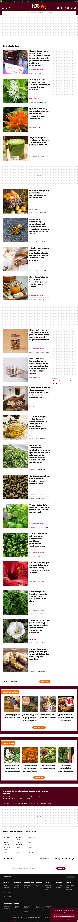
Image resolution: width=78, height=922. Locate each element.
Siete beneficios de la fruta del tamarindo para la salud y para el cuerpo (38, 282)
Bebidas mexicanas (34, 127)
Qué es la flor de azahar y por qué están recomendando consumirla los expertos (39, 85)
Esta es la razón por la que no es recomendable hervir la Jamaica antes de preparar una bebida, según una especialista (39, 58)
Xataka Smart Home (7, 893)
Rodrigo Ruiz (33, 410)
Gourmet (14, 803)
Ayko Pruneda (33, 73)
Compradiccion (59, 890)
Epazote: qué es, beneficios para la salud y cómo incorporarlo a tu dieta (38, 596)
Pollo (5, 852)
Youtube (68, 8)
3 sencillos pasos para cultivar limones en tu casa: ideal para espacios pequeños (47, 768)
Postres (49, 13)
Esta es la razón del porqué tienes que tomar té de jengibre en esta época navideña (39, 654)
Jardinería (8, 743)
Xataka (5, 885)
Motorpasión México (48, 907)
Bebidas (31, 267)
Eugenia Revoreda (34, 527)
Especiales (32, 406)
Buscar (9, 8)
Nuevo (6, 8)
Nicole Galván (33, 102)
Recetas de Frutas (34, 209)
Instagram (65, 8)
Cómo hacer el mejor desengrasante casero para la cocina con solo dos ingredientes (39, 392)
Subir (69, 877)
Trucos (34, 13)
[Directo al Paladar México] (39, 6)
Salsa (17, 852)
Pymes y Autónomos (69, 888)
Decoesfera (58, 887)
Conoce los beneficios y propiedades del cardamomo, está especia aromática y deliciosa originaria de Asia (39, 226)
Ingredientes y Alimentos (36, 69)
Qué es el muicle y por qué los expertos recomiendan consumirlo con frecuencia (39, 113)
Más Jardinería (39, 777)
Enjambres (43, 803)
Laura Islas (32, 556)
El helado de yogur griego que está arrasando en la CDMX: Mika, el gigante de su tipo (48, 717)
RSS (67, 380)
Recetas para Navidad (34, 803)
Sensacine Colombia (27, 910)
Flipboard (53, 383)
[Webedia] (7, 877)
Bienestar (50, 803)
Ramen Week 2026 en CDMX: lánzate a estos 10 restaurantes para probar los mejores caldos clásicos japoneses (65, 717)
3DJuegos (16, 885)
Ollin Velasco (33, 585)
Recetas (41, 13)
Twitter (53, 380)
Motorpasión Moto (48, 888)
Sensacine (27, 885)
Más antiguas (45, 681)
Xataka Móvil (7, 887)
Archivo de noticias (11, 681)
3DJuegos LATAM (16, 907)
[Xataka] (1, 1)
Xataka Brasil (7, 908)
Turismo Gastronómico (20, 843)
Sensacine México (27, 907)
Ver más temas (8, 858)
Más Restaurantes (39, 727)
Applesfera (6, 890)
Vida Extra (16, 887)
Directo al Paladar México (39, 907)
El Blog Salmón (70, 885)
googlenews (72, 8)
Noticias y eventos (22, 803)
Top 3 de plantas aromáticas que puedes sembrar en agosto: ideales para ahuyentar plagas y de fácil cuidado (65, 768)
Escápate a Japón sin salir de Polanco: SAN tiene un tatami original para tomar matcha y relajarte (12, 717)
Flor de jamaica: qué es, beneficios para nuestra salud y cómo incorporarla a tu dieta (39, 567)
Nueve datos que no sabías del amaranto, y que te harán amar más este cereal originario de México (39, 335)
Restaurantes (10, 692)
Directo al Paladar (37, 886)
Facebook (61, 8)
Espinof (26, 887)
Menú (3, 8)
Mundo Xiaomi (7, 896)
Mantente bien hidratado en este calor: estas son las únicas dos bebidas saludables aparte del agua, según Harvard (38, 366)
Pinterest (58, 8)
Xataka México (7, 906)
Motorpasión (48, 885)
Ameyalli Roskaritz (35, 352)
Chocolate (31, 852)
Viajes (27, 13)
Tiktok (75, 8)
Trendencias (59, 885)
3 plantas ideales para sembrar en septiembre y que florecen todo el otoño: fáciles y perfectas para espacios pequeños (30, 768)
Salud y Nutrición (34, 98)
